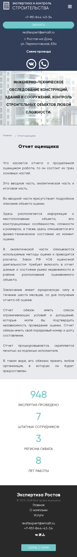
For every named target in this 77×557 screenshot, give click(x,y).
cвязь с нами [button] (38, 547)
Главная (7, 135)
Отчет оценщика (27, 135)
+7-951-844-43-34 (38, 17)
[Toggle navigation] (70, 6)
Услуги (39, 515)
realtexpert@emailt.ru (38, 523)
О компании (38, 510)
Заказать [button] (38, 24)
